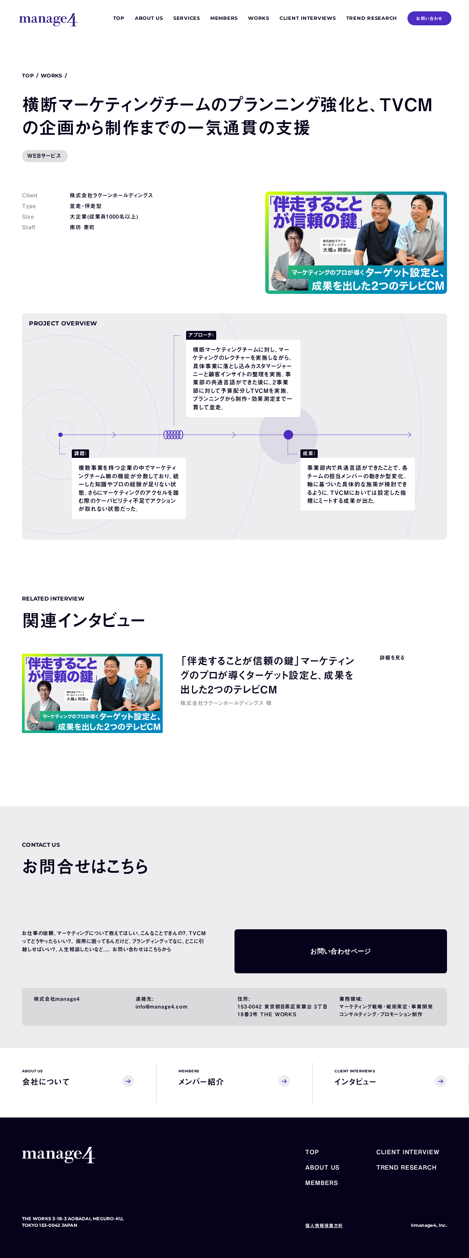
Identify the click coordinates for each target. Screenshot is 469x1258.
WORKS (258, 18)
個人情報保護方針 (324, 1225)
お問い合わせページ (340, 951)
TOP (119, 18)
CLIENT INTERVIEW (408, 1152)
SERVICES (186, 18)
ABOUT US (149, 18)
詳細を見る (392, 657)
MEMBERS (224, 18)
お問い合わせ (429, 18)
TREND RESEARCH (372, 18)
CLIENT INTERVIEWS (308, 18)
